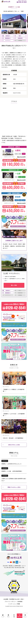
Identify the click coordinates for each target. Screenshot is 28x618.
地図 (22, 11)
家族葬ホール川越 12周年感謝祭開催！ (12, 471)
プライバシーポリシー (10, 601)
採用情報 (20, 601)
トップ (2, 616)
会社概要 (5, 599)
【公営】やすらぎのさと (11, 273)
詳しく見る (14, 285)
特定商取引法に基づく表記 (16, 599)
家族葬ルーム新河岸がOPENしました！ (11, 464)
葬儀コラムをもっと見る (14, 487)
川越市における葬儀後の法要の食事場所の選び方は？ (13, 479)
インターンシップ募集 (14, 604)
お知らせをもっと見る (14, 445)
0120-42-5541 (23, 2)
